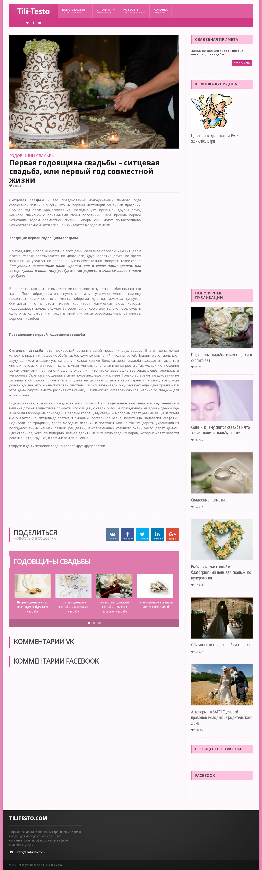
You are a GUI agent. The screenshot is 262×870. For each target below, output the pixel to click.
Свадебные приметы (208, 500)
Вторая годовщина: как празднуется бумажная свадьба (32, 607)
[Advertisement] (162, 259)
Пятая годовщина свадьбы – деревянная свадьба (155, 604)
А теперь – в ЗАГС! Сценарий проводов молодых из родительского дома (221, 717)
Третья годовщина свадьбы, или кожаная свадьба (73, 607)
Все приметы (242, 63)
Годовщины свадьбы (32, 155)
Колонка (161, 11)
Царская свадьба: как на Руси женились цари (214, 138)
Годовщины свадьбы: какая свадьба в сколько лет (221, 357)
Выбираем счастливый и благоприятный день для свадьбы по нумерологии (221, 572)
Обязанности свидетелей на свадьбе (221, 645)
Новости (134, 11)
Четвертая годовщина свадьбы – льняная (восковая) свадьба (114, 607)
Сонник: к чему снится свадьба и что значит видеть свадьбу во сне (220, 430)
